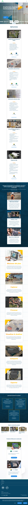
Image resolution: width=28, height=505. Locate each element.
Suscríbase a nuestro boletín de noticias (5, 493)
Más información (14, 457)
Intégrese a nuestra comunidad (4, 492)
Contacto (2, 491)
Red (1, 484)
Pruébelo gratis (5, 17)
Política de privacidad (20, 500)
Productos (2, 481)
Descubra (7, 406)
